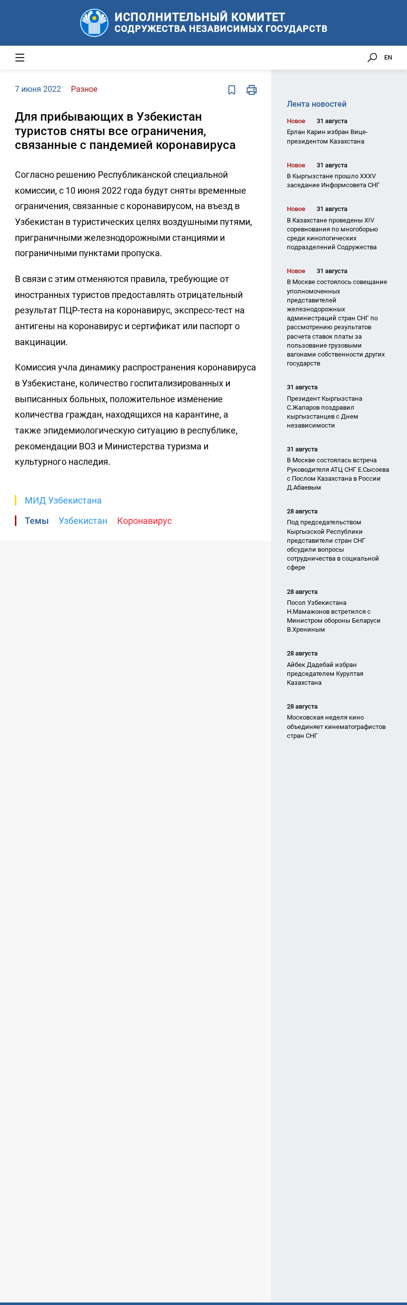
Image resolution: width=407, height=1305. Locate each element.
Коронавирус (144, 520)
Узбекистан (83, 520)
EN (388, 57)
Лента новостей (316, 104)
